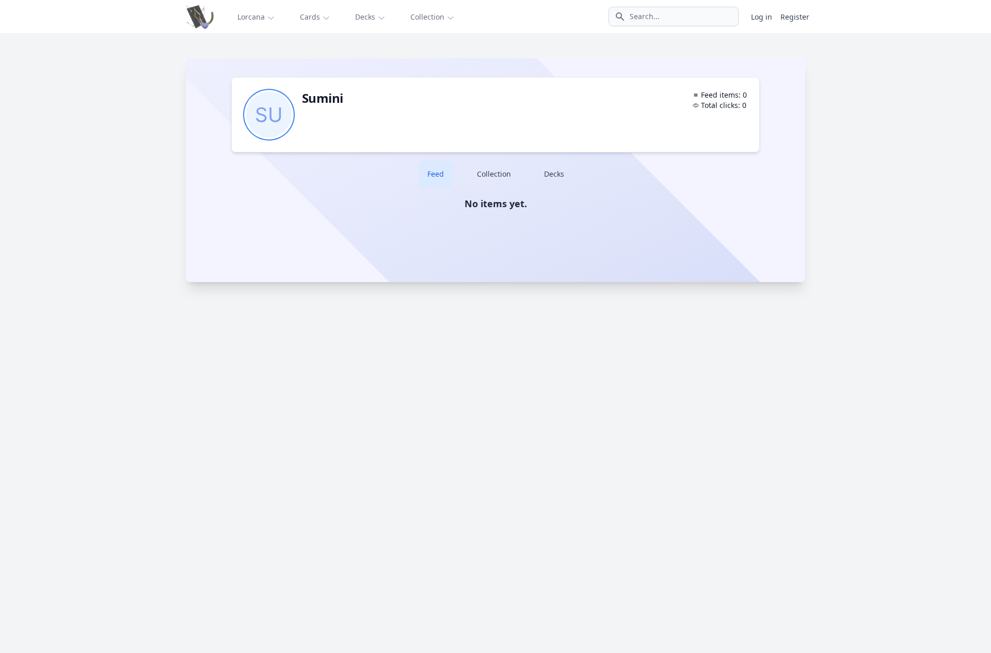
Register (794, 17)
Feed (435, 174)
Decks (554, 174)
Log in (761, 17)
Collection (494, 174)
